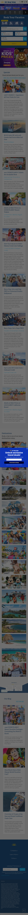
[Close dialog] (27, 448)
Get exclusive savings (14, 462)
